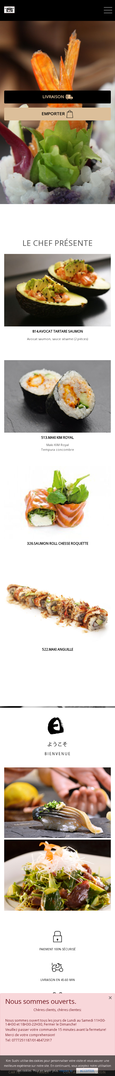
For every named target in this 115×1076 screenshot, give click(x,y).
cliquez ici (66, 1071)
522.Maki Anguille (57, 649)
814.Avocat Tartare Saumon (57, 331)
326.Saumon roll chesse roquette (57, 543)
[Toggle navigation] (108, 9)
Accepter (87, 1071)
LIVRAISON (53, 96)
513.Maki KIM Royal (57, 437)
